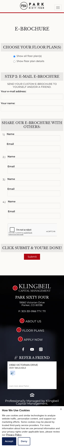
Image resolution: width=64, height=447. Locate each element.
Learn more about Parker (19, 386)
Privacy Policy (13, 434)
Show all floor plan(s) (29, 56)
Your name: (8, 103)
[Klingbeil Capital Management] (32, 288)
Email (10, 144)
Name (10, 134)
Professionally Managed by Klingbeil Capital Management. (32, 402)
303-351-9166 (33, 311)
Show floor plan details (30, 61)
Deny (24, 441)
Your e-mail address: (13, 91)
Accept (9, 441)
